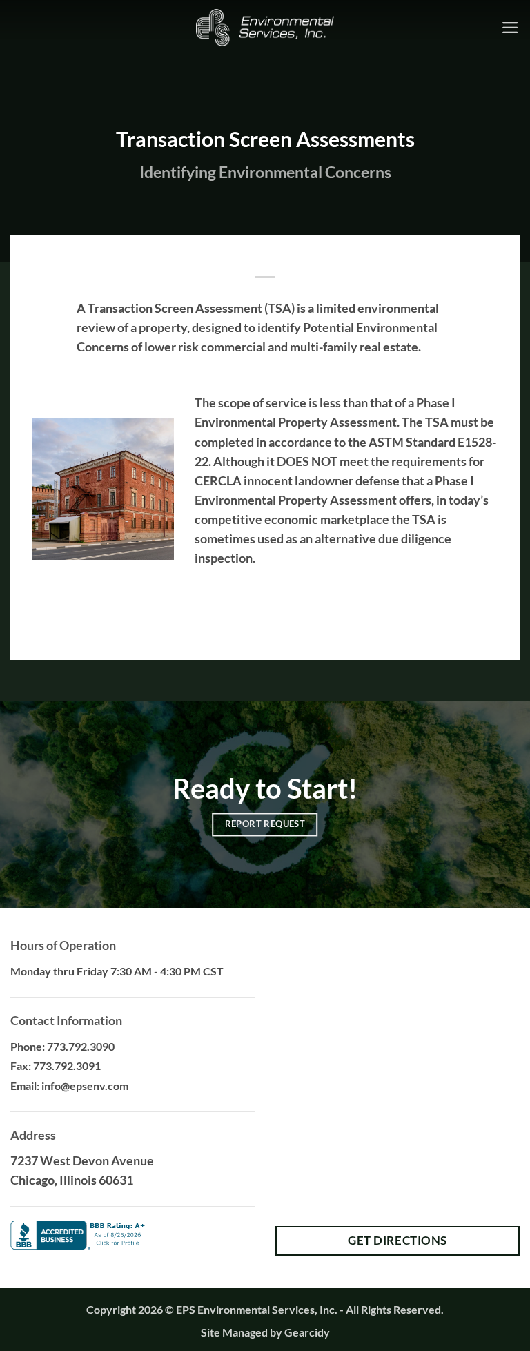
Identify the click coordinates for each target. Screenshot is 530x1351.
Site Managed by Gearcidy (265, 1332)
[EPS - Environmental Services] (265, 27)
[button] (510, 28)
